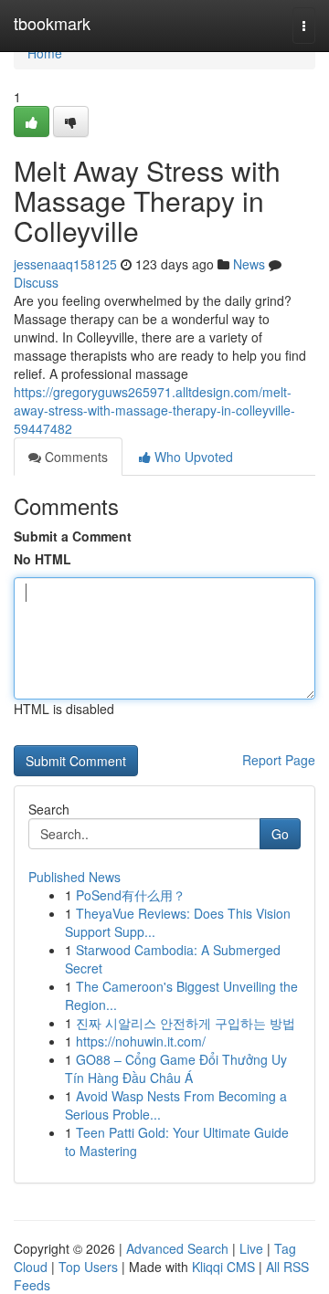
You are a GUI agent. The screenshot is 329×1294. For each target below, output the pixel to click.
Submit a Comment (73, 536)
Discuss (36, 282)
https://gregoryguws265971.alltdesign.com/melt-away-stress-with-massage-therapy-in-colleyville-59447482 (154, 410)
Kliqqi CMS (223, 1266)
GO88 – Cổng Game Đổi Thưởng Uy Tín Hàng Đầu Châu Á (176, 1068)
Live (251, 1248)
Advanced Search (177, 1248)
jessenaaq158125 (65, 264)
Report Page (278, 760)
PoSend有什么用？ (131, 895)
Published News (74, 877)
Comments (74, 456)
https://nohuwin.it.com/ (141, 1041)
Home (44, 53)
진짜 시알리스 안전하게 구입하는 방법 (185, 1023)
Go (280, 834)
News (249, 264)
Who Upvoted (192, 456)
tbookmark (52, 23)
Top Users (88, 1266)
